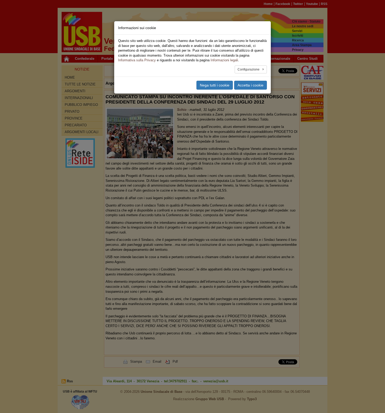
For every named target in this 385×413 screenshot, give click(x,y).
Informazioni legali (224, 60)
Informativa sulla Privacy (137, 60)
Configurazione (249, 69)
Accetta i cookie (250, 85)
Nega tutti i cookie (214, 85)
